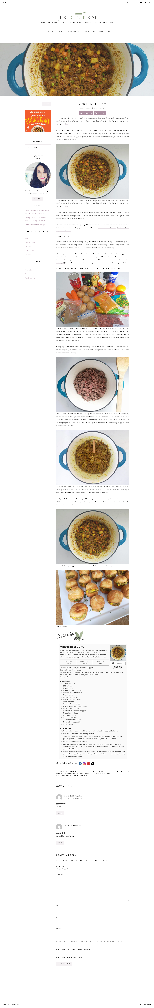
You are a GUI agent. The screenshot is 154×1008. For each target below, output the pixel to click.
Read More (37, 198)
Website (59, 928)
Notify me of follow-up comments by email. (73, 949)
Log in (27, 266)
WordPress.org (30, 278)
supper (68, 775)
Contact (28, 255)
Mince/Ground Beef (83, 771)
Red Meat (95, 771)
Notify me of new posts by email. (69, 957)
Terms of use (29, 250)
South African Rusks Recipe (35, 225)
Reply (60, 813)
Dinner (86, 773)
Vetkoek (126, 133)
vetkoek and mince (79, 775)
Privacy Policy (30, 242)
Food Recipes (63, 771)
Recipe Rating (61, 866)
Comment (60, 874)
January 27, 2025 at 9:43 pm (74, 828)
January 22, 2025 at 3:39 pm (74, 798)
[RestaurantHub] (38, 112)
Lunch (72, 771)
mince (108, 773)
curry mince (78, 773)
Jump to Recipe (87, 113)
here (66, 124)
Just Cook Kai (13, 1004)
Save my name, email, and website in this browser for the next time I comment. (90, 941)
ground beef (95, 773)
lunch (102, 773)
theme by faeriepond (143, 1004)
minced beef (61, 775)
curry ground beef (65, 773)
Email (58, 917)
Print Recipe (101, 113)
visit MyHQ (60, 263)
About (27, 238)
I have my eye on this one (107, 228)
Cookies (28, 246)
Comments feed (30, 274)
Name (58, 905)
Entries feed (29, 270)
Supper (102, 771)
